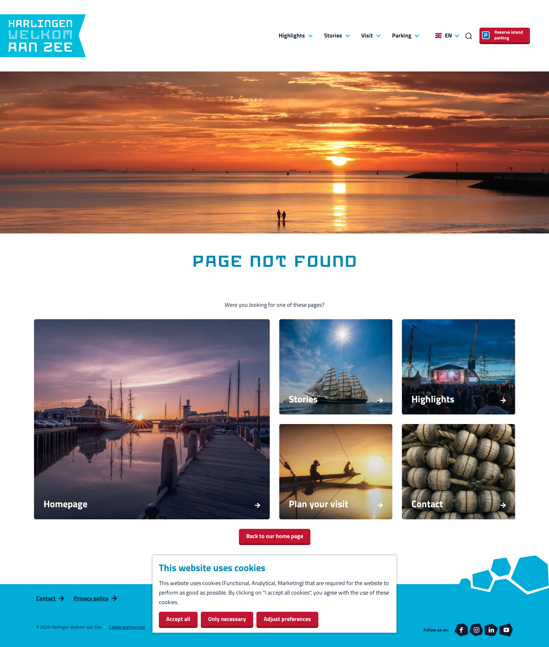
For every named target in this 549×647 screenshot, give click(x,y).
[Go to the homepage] (43, 35)
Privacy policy (91, 598)
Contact (46, 598)
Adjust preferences (287, 619)
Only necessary (227, 619)
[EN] (438, 35)
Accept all (178, 619)
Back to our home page (274, 536)
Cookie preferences (127, 626)
